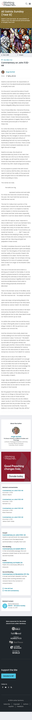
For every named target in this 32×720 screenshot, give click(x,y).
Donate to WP (8, 676)
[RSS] (11, 687)
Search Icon (27, 3)
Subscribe (7, 704)
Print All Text (8, 588)
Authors (25, 704)
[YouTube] (5, 687)
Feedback (20, 706)
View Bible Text (7, 60)
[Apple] (8, 687)
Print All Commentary (11, 591)
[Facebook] (2, 687)
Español (11, 706)
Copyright (16, 704)
